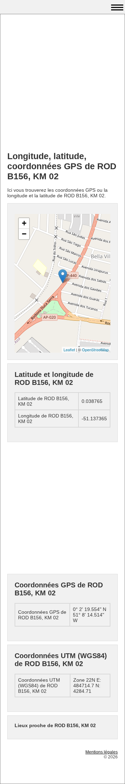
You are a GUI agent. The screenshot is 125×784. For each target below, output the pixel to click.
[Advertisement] (62, 83)
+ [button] (24, 223)
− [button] (24, 234)
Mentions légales (101, 752)
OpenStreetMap (95, 349)
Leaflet (69, 349)
